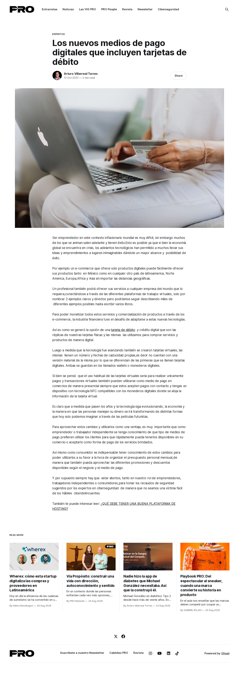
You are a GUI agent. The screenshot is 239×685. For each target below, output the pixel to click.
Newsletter (145, 9)
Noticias (68, 9)
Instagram (150, 653)
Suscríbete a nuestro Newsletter (82, 653)
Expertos (58, 34)
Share (179, 75)
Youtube (159, 653)
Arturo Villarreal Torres (81, 74)
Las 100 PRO (87, 9)
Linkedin (168, 653)
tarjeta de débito (123, 330)
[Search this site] (227, 9)
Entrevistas (49, 9)
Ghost (225, 653)
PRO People (109, 9)
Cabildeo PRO (118, 653)
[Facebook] (123, 636)
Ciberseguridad (168, 9)
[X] (116, 636)
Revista (127, 9)
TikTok (177, 653)
